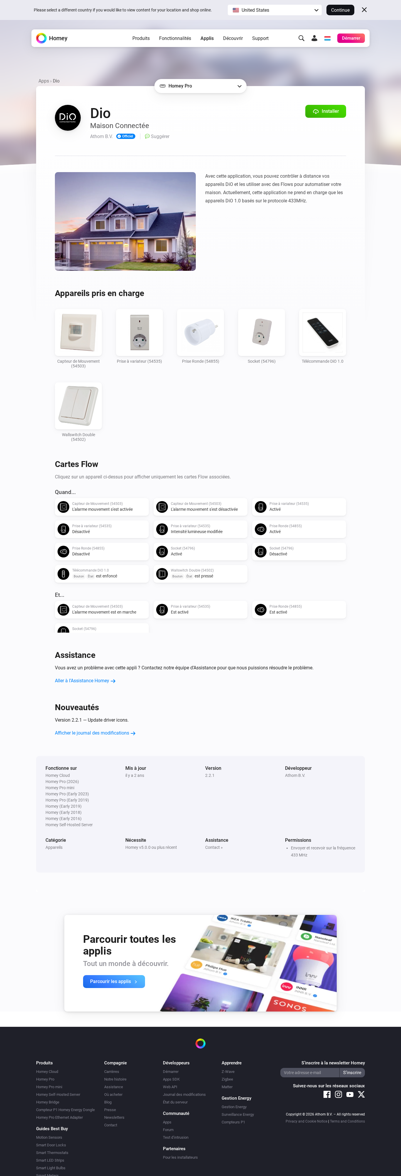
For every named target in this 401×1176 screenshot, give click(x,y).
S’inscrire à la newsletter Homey (333, 1063)
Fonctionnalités (175, 38)
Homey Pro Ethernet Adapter (59, 1117)
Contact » (214, 847)
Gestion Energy (234, 1107)
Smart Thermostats (52, 1152)
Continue (340, 10)
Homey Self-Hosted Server (58, 1094)
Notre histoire (115, 1079)
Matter (227, 1087)
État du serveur (175, 1102)
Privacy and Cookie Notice (306, 1121)
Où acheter (113, 1094)
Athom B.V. (295, 775)
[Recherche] (301, 38)
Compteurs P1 (233, 1122)
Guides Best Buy (52, 1128)
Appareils (54, 847)
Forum (168, 1130)
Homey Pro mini (49, 1087)
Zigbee (227, 1079)
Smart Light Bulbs (50, 1168)
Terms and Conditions (347, 1121)
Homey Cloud (47, 1071)
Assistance (113, 1087)
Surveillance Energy (238, 1114)
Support (260, 38)
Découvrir (233, 38)
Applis (207, 38)
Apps (43, 81)
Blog (108, 1102)
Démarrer (170, 1071)
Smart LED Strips (50, 1160)
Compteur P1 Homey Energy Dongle (65, 1110)
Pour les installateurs (180, 1157)
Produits (141, 38)
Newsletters (114, 1117)
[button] (275, 10)
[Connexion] (314, 38)
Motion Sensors (49, 1137)
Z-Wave (228, 1071)
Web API (170, 1087)
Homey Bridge (47, 1102)
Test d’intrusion (175, 1137)
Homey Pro (45, 1079)
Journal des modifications (184, 1094)
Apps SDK (171, 1079)
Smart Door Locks (51, 1145)
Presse (110, 1110)
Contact (110, 1125)
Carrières (111, 1071)
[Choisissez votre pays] (327, 38)
